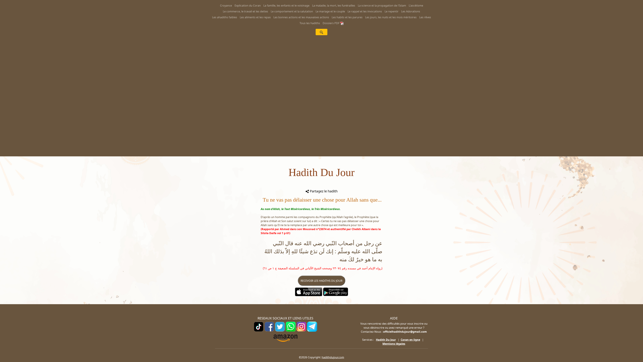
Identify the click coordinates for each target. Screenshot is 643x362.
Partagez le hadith (323, 191)
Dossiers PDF (331, 23)
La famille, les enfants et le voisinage (286, 5)
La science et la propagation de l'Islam (382, 5)
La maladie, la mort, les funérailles (333, 5)
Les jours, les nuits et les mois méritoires (391, 17)
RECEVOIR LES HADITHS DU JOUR (321, 281)
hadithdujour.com (333, 357)
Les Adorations (410, 11)
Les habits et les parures (347, 17)
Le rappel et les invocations (365, 11)
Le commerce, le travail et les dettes (245, 11)
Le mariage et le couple (330, 11)
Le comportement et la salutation (292, 11)
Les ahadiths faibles (224, 17)
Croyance (226, 5)
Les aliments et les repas (255, 17)
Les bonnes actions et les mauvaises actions (301, 17)
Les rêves (425, 17)
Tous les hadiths (310, 23)
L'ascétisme (416, 5)
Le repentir (392, 11)
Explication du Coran (248, 5)
